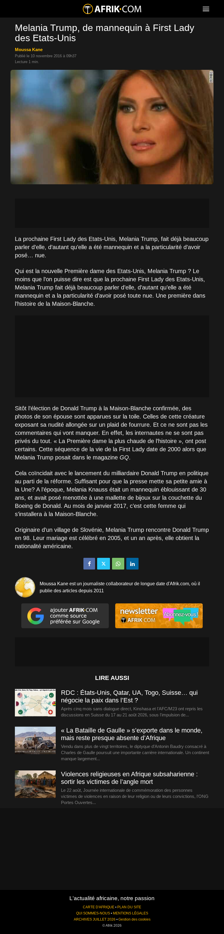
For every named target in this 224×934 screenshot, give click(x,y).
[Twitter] (103, 564)
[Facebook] (89, 564)
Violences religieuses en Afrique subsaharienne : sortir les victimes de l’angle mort (129, 777)
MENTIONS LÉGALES (130, 913)
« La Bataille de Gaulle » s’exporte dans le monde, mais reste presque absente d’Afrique (131, 734)
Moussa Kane (29, 49)
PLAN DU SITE (129, 907)
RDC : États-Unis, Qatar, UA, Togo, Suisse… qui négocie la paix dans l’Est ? (129, 696)
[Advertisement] (112, 213)
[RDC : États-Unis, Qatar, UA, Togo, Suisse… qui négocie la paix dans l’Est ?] (35, 703)
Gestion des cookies (134, 919)
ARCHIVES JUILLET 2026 (95, 919)
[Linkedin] (132, 564)
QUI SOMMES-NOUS (93, 913)
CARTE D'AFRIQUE (98, 907)
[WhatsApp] (118, 564)
